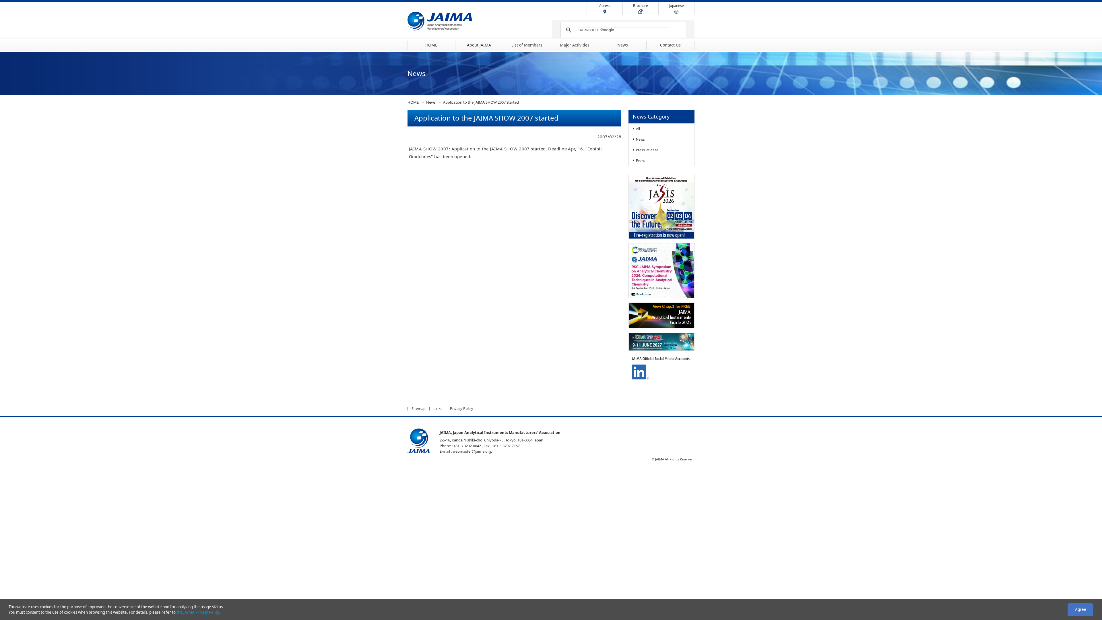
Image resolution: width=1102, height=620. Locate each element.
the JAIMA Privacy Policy (197, 612)
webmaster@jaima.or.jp (472, 451)
